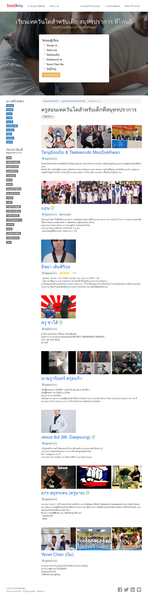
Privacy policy (29, 591)
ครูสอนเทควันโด (50, 100)
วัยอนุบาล (51, 45)
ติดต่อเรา (41, 591)
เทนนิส (9, 229)
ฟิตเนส (9, 180)
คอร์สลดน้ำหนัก (12, 171)
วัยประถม (51, 50)
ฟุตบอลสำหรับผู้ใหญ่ (13, 189)
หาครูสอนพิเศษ (36, 6)
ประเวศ (9, 122)
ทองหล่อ (9, 110)
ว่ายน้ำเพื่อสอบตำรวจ (14, 220)
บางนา (9, 114)
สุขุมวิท (9, 142)
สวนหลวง (10, 138)
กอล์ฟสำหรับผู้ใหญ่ (13, 162)
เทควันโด (10, 224)
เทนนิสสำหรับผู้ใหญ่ (13, 233)
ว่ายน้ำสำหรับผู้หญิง (13, 207)
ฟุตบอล (9, 184)
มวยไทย (9, 198)
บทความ (54, 6)
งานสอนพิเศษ (112, 6)
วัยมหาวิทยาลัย (55, 64)
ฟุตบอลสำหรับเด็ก (13, 193)
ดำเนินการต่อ (50, 74)
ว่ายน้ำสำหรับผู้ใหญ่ (13, 211)
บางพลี (9, 118)
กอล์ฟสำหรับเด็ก (12, 167)
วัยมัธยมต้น (52, 54)
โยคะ (9, 242)
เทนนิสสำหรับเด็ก (12, 238)
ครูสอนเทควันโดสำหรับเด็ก (73, 100)
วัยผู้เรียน (47, 116)
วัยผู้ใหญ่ (51, 69)
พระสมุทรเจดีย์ (12, 126)
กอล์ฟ (9, 158)
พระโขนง (10, 130)
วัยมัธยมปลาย (54, 59)
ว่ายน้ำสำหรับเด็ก (12, 216)
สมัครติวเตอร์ (132, 6)
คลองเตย (10, 106)
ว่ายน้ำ (9, 202)
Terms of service (13, 591)
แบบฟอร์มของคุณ (90, 6)
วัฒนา (9, 134)
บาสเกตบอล (11, 175)
